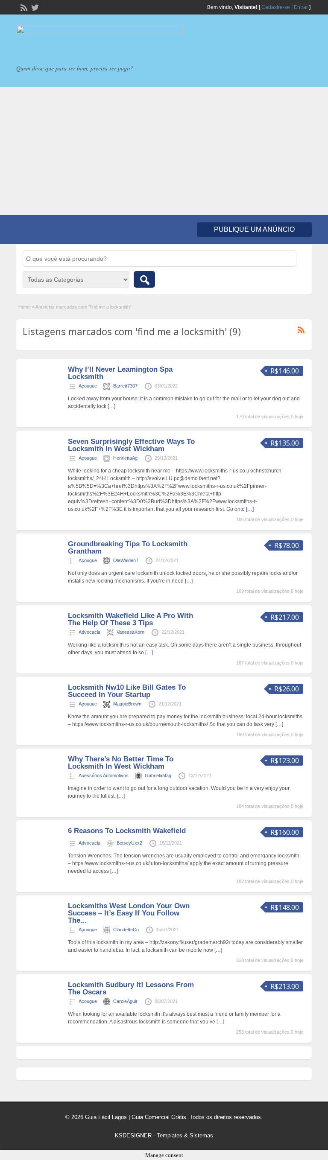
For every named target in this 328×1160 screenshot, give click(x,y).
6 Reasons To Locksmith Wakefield (127, 831)
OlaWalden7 (125, 560)
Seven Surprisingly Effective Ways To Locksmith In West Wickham (131, 445)
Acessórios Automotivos (104, 775)
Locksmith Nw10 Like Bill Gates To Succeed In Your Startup (127, 691)
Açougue (88, 385)
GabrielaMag (158, 775)
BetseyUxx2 (129, 842)
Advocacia (89, 632)
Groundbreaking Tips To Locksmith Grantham (127, 547)
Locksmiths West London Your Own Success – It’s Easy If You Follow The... (129, 913)
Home (24, 306)
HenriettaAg (125, 458)
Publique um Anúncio (254, 229)
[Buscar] (144, 279)
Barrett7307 (125, 385)
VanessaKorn (130, 632)
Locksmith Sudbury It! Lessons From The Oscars (131, 988)
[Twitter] (34, 6)
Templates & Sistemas (185, 1135)
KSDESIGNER (133, 1135)
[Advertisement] (164, 151)
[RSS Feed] (23, 6)
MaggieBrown (127, 703)
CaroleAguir (125, 1001)
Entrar (301, 7)
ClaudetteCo (126, 929)
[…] (111, 406)
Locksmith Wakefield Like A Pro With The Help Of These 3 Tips (130, 619)
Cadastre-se (275, 7)
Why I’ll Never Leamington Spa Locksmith (120, 373)
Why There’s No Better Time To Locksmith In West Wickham (120, 762)
